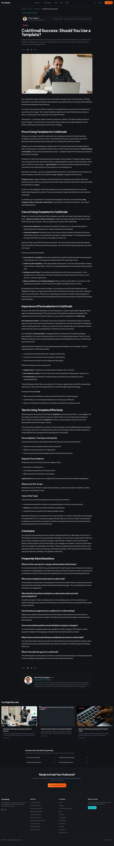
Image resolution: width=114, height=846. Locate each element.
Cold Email (37, 9)
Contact (61, 826)
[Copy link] (35, 49)
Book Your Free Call (55, 785)
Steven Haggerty (33, 18)
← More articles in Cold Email (29, 12)
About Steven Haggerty (42, 677)
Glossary (61, 814)
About (67, 2)
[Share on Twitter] (31, 49)
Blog (61, 2)
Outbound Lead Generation (37, 820)
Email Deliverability (35, 826)
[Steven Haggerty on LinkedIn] (52, 677)
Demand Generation (35, 817)
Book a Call (109, 2)
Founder (61, 805)
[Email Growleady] (5, 809)
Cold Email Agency (35, 802)
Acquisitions (62, 829)
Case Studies (47, 2)
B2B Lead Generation (36, 811)
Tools (55, 2)
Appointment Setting (36, 808)
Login (99, 2)
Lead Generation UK (35, 814)
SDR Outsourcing (35, 823)
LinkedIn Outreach (35, 829)
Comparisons (63, 823)
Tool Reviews (62, 817)
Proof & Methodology (65, 808)
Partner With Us (63, 832)
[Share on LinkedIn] (27, 49)
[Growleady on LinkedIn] (2, 809)
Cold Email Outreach (35, 805)
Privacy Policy (109, 840)
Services (37, 2)
